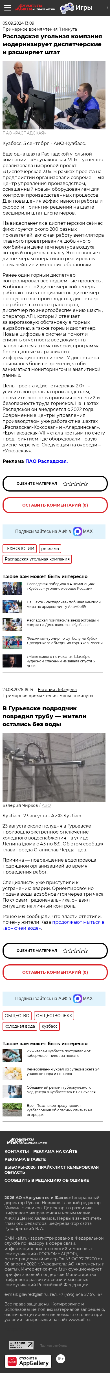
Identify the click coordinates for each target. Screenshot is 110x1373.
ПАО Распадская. (46, 461)
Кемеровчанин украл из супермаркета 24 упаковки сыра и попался (63, 1071)
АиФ (46, 805)
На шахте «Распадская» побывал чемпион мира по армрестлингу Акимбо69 (64, 604)
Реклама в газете (25, 1159)
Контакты (17, 1151)
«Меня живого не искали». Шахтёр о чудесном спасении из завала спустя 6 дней (61, 661)
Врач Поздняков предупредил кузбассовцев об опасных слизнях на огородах (59, 1110)
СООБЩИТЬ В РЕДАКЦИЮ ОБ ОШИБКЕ (47, 1180)
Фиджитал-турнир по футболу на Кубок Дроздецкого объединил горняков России (65, 640)
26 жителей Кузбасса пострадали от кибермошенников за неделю (59, 1053)
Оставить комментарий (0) (55, 505)
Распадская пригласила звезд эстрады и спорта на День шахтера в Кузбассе (63, 622)
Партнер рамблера (53, 1345)
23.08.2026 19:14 (18, 689)
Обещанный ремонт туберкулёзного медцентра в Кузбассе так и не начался (61, 1089)
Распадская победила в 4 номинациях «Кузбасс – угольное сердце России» (60, 586)
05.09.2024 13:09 (18, 23)
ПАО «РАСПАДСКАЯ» (24, 133)
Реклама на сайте (55, 1151)
